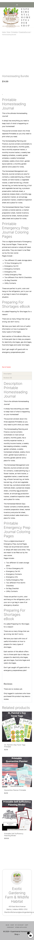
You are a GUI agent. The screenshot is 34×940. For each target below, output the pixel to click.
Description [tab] (8, 374)
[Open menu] (17, 4)
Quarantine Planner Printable (15, 790)
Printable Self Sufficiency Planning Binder (13, 834)
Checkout (10, 927)
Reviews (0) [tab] (8, 378)
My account (19, 925)
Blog (7, 925)
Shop (12, 925)
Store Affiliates (21, 927)
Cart (26, 925)
